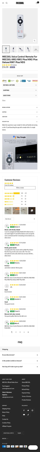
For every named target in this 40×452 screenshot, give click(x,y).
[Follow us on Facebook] (24, 410)
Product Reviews (26, 400)
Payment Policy (26, 393)
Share (3, 100)
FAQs (3, 416)
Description (5, 121)
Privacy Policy (25, 386)
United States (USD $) (8, 433)
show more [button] (8, 237)
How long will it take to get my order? (12, 366)
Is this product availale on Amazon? (12, 361)
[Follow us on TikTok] (28, 415)
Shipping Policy (6, 409)
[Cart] (37, 3)
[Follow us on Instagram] (32, 410)
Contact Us (5, 419)
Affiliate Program (6, 426)
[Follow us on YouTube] (24, 415)
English (19, 433)
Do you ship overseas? (8, 355)
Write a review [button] (20, 188)
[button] (6, 65)
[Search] (6, 3)
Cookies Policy (6, 423)
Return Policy (5, 412)
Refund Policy (25, 389)
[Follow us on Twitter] (28, 410)
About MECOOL (26, 382)
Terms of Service (26, 396)
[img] (14, 225)
